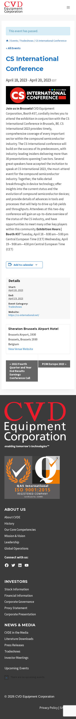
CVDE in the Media (16, 632)
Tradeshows (15, 306)
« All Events (13, 48)
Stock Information (16, 589)
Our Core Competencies (20, 530)
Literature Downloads (18, 639)
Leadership (11, 542)
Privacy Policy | (49, 708)
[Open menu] (68, 7)
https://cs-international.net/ (23, 315)
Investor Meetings (16, 658)
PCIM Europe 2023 (54, 364)
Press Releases (14, 645)
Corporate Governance (19, 602)
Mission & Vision (14, 536)
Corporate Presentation (20, 614)
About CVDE (12, 517)
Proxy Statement (15, 608)
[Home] (7, 40)
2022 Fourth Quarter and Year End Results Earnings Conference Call (20, 371)
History (9, 523)
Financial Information (18, 596)
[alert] (38, 677)
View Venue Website (20, 349)
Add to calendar (23, 264)
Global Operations (16, 548)
